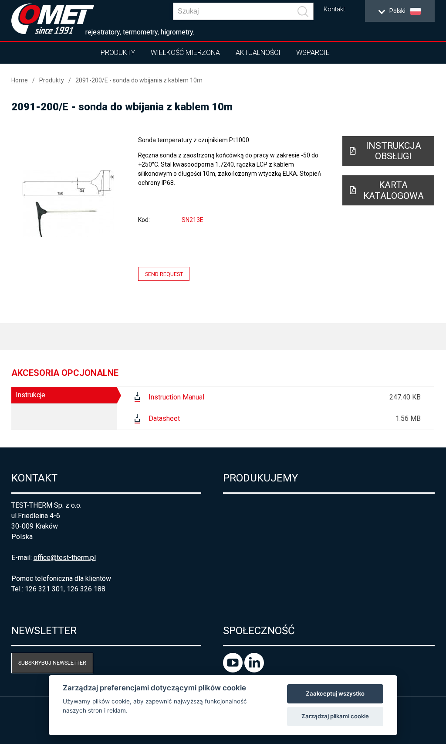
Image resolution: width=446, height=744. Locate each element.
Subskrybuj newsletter (52, 662)
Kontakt (334, 9)
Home (19, 80)
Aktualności (258, 52)
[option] (68, 203)
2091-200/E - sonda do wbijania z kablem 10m (139, 80)
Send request (164, 273)
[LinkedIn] (254, 670)
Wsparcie (313, 52)
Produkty (118, 52)
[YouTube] (233, 670)
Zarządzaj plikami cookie (335, 716)
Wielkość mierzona (185, 52)
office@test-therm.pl (65, 557)
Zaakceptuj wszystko (335, 693)
